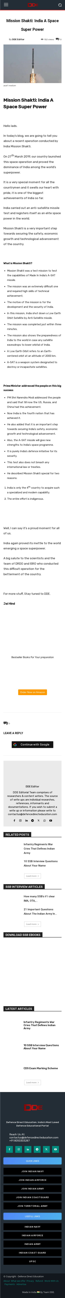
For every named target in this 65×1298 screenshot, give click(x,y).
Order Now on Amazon (32, 692)
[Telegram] (40, 704)
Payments (10, 1284)
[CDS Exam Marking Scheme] (12, 1067)
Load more (31, 875)
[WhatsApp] (32, 704)
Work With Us (52, 1280)
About (6, 1280)
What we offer (18, 1280)
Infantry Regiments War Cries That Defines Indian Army (39, 849)
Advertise (21, 1284)
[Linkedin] (26, 820)
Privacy (30, 1280)
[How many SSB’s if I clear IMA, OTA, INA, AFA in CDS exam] (12, 899)
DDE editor (18, 39)
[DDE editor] (6, 39)
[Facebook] (16, 704)
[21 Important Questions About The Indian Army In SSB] (12, 912)
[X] (24, 704)
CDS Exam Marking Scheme (41, 1068)
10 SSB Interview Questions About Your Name (41, 1047)
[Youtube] (50, 820)
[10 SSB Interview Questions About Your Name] (12, 864)
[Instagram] (20, 820)
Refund (39, 1280)
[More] (48, 704)
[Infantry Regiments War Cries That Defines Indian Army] (12, 847)
